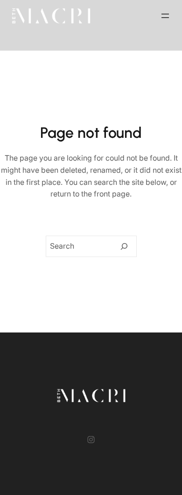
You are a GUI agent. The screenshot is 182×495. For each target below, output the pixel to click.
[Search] (124, 246)
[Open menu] (165, 15)
